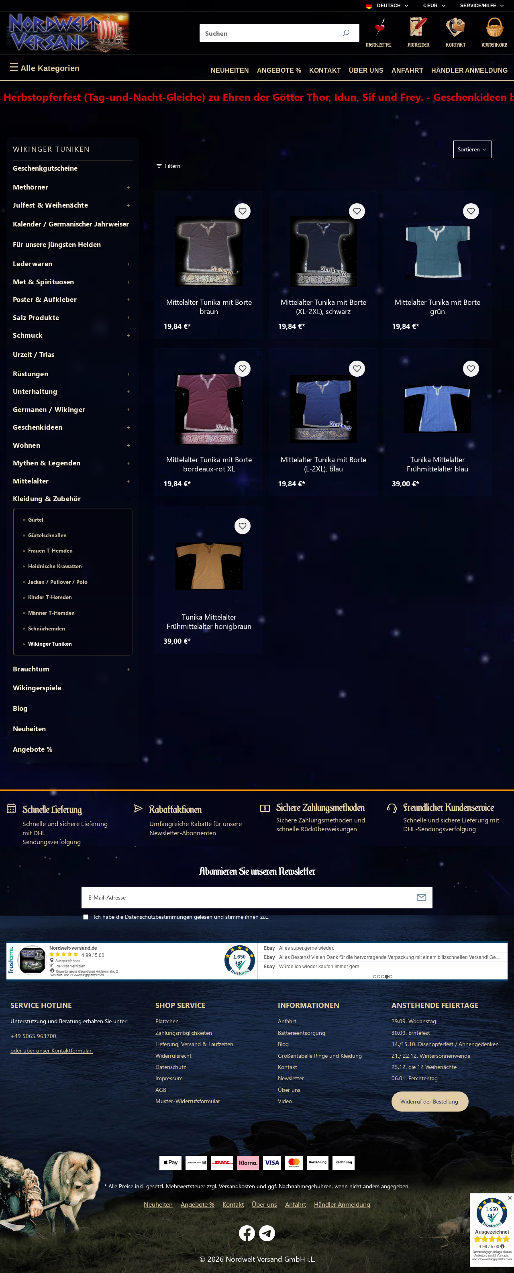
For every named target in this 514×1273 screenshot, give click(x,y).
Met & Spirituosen (43, 281)
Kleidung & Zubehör (47, 498)
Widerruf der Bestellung (430, 1101)
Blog (20, 708)
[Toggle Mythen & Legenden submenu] (128, 463)
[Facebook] (247, 1233)
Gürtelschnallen (47, 535)
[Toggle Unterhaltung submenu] (128, 391)
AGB (160, 1089)
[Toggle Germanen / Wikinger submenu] (128, 409)
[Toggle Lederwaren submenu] (128, 263)
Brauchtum (31, 669)
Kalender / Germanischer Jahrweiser (71, 223)
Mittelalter (31, 481)
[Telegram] (267, 1233)
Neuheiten (230, 70)
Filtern (172, 165)
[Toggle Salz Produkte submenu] (128, 317)
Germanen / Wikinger (49, 409)
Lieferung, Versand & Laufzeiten (194, 1044)
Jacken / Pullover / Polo (58, 581)
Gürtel (35, 519)
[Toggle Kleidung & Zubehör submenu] (128, 498)
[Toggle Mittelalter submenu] (128, 481)
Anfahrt (407, 70)
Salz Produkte (36, 317)
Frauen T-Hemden (50, 550)
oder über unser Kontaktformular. (51, 1050)
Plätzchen (167, 1021)
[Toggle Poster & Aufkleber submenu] (128, 299)
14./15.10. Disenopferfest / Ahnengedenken (445, 1044)
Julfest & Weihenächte (50, 205)
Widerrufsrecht (173, 1055)
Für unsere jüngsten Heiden (57, 244)
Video (285, 1101)
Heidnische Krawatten (55, 566)
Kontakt (325, 70)
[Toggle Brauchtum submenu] (128, 669)
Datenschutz (170, 1067)
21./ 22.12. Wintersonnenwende (431, 1055)
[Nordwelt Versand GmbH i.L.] (68, 33)
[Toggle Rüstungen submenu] (128, 373)
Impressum (169, 1078)
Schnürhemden (46, 628)
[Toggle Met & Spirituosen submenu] (128, 282)
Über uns (366, 70)
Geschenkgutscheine (45, 168)
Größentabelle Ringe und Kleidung (320, 1055)
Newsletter (291, 1078)
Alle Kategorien (44, 67)
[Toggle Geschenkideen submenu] (128, 427)
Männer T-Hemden (51, 612)
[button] (472, 149)
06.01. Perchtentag (415, 1078)
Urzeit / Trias (33, 354)
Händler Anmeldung (469, 70)
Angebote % (279, 70)
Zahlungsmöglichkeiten (183, 1032)
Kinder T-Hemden (50, 597)
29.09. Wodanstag (414, 1021)
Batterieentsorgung (301, 1032)
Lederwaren (32, 263)
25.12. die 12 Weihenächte (424, 1067)
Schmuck (28, 335)
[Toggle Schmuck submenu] (128, 335)
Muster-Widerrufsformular (187, 1101)
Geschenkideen (37, 427)
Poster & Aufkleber (45, 299)
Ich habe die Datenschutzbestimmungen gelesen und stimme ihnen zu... (181, 916)
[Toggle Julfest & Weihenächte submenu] (128, 205)
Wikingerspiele (37, 687)
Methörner (30, 187)
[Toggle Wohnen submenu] (128, 445)
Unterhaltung (35, 391)
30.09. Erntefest (411, 1032)
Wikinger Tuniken (50, 643)
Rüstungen (30, 373)
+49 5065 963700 (33, 1036)
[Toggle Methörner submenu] (128, 187)
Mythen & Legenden (47, 463)
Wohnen (26, 445)
